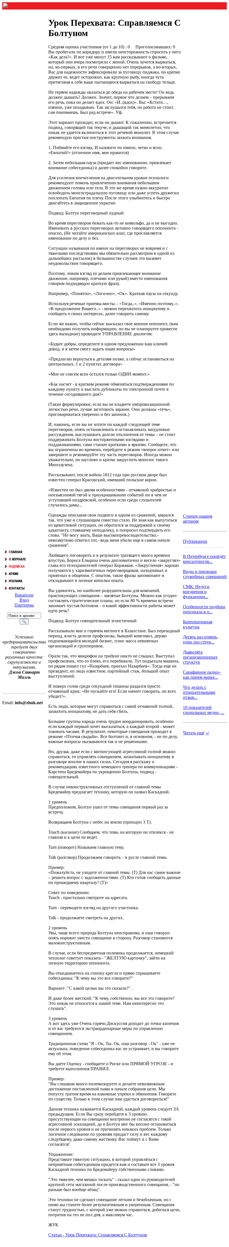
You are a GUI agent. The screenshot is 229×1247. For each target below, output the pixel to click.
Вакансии (24, 595)
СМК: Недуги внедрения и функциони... (196, 591)
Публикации (195, 541)
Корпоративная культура (197, 624)
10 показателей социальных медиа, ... (203, 710)
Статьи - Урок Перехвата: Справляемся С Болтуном (97, 1234)
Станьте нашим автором (197, 519)
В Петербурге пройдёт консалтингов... (204, 559)
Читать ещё (193, 732)
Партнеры (24, 605)
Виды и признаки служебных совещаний (205, 574)
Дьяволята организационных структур (200, 657)
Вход (24, 600)
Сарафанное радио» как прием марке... (202, 675)
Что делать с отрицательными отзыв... (199, 692)
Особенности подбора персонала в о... (204, 609)
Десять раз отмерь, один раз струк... (200, 639)
